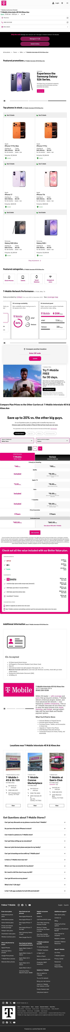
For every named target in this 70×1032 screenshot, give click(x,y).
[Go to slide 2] (30, 101)
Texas (15, 52)
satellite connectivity (51, 704)
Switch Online (35, 44)
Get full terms (34, 91)
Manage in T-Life (35, 39)
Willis (21, 52)
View (13, 805)
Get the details (37, 85)
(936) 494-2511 (13, 790)
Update (35, 358)
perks (38, 698)
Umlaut (20, 297)
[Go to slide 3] (49, 101)
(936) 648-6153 (57, 792)
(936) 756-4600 (35, 793)
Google (49, 709)
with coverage (56, 696)
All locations (6, 52)
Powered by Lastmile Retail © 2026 (35, 1029)
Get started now (49, 389)
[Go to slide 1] (10, 101)
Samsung (39, 709)
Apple (61, 707)
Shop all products (35, 261)
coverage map (52, 297)
